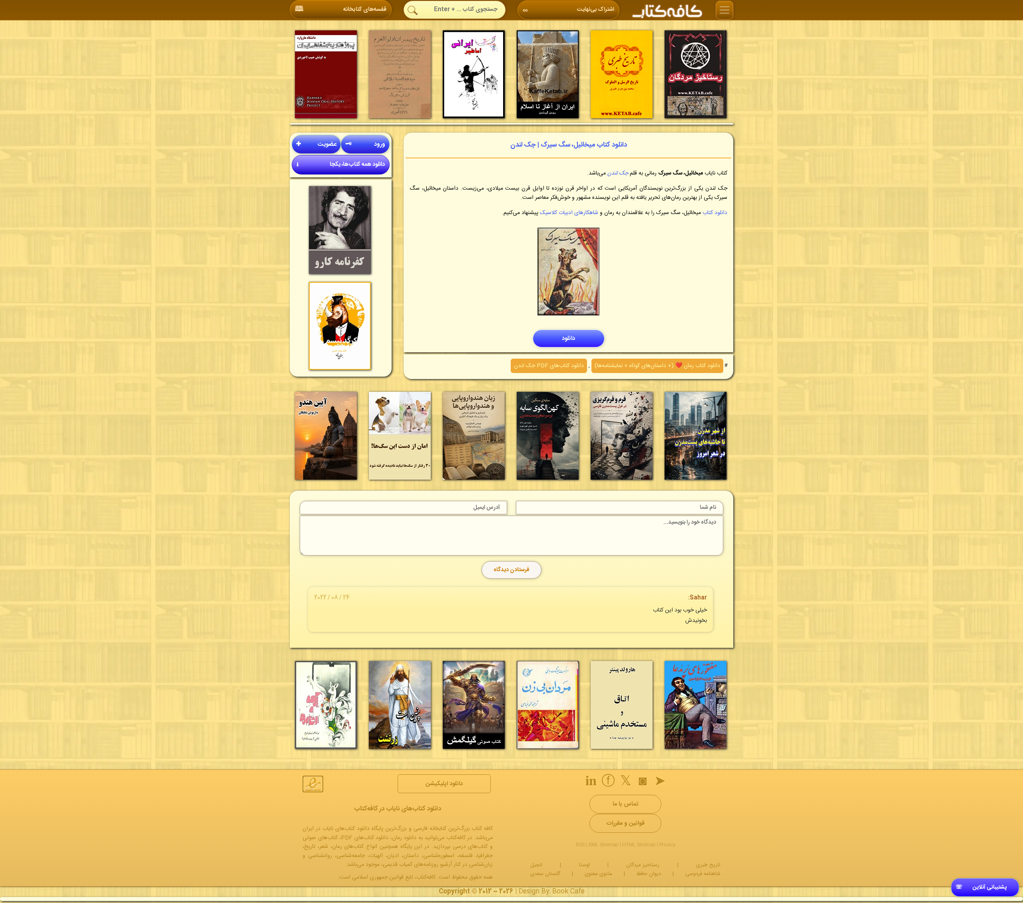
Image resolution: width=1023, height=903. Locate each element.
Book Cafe (568, 891)
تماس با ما (625, 804)
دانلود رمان (404, 838)
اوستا (584, 865)
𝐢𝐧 (591, 782)
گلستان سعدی (545, 873)
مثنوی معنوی (598, 873)
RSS (580, 845)
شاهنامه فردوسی (702, 873)
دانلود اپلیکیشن (444, 784)
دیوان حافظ (649, 873)
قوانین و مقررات (625, 823)
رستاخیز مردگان (642, 865)
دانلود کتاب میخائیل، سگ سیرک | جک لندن (568, 145)
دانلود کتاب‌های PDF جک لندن (549, 366)
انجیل (536, 865)
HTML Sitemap (639, 845)
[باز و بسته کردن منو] (724, 10)
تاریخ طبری (708, 865)
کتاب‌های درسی (470, 846)
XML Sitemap (603, 845)
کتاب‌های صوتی (320, 838)
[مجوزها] (313, 784)
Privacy (667, 845)
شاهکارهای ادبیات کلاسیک (568, 213)
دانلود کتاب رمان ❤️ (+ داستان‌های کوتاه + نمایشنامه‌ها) (657, 366)
